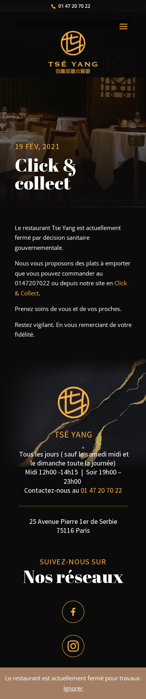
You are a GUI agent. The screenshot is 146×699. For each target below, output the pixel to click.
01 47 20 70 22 (101, 490)
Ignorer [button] (73, 688)
